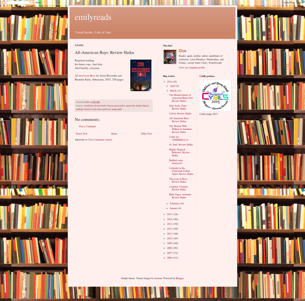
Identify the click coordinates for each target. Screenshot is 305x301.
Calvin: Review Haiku (180, 113)
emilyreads (93, 16)
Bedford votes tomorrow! (176, 162)
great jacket (119, 105)
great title (130, 105)
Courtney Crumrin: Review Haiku (178, 188)
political (107, 109)
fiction (110, 105)
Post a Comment (87, 126)
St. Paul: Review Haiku (181, 144)
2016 (170, 81)
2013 (170, 224)
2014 (170, 219)
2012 (170, 228)
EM (184, 51)
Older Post (146, 133)
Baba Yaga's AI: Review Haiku (180, 196)
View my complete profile (192, 67)
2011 (170, 233)
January (174, 208)
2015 (170, 214)
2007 (170, 253)
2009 (170, 243)
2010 (170, 238)
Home (114, 133)
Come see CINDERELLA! (179, 138)
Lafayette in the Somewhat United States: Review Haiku (181, 171)
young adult (117, 109)
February (175, 203)
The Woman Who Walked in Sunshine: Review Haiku (180, 129)
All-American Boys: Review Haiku (179, 119)
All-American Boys (85, 75)
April (173, 85)
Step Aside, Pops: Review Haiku (178, 107)
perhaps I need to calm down (89, 109)
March (173, 90)
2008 (170, 248)
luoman (158, 278)
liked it (145, 105)
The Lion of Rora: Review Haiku (178, 180)
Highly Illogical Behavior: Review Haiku (179, 152)
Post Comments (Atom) (100, 139)
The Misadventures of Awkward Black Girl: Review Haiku (181, 98)
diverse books (100, 105)
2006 (170, 257)
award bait (88, 105)
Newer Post (81, 133)
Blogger (180, 278)
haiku (138, 105)
